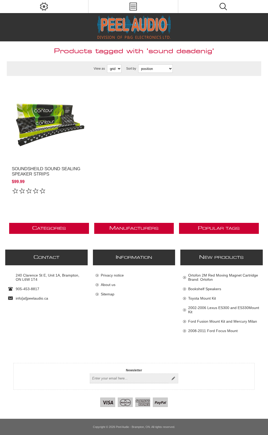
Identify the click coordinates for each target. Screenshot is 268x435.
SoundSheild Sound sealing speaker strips (46, 171)
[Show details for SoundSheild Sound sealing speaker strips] (49, 121)
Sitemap (107, 294)
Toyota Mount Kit (202, 298)
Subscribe (173, 378)
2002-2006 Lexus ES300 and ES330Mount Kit (223, 310)
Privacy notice (112, 275)
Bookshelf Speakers (204, 289)
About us (108, 285)
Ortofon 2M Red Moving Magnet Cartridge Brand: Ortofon (223, 277)
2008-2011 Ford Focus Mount (213, 331)
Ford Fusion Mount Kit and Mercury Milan (222, 321)
